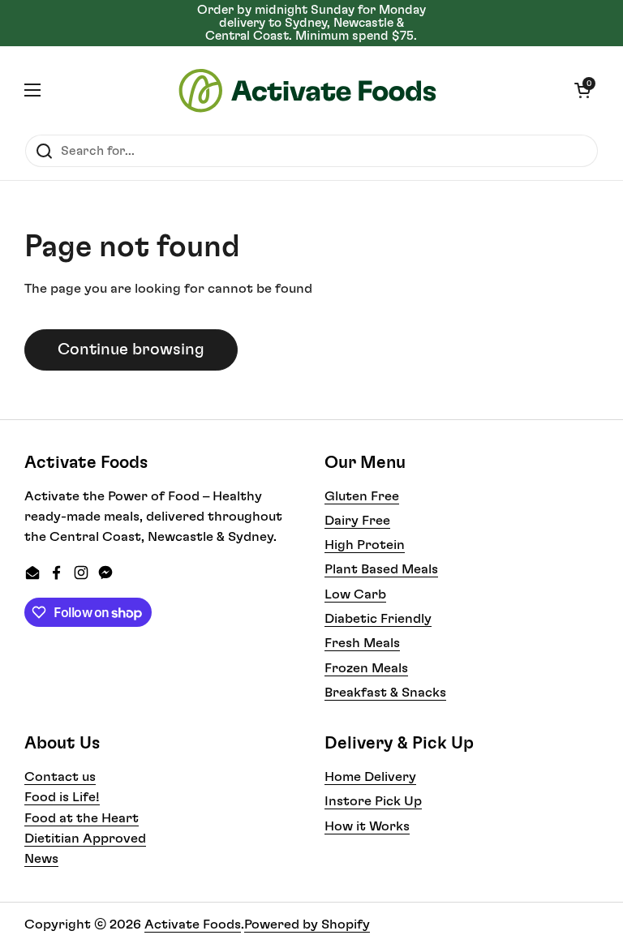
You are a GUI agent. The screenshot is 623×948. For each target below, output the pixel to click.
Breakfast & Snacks (385, 692)
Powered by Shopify (307, 924)
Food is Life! (62, 797)
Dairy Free (357, 520)
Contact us (60, 776)
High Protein (364, 544)
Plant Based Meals (381, 569)
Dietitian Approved (85, 838)
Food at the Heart (81, 818)
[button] (582, 90)
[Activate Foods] (307, 90)
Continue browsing (131, 349)
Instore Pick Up (373, 801)
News (41, 858)
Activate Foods (192, 924)
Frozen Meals (366, 668)
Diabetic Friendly (378, 618)
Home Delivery (370, 776)
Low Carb (355, 594)
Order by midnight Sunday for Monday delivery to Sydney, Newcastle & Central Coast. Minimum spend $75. (311, 23)
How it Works (367, 826)
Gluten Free (361, 496)
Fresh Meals (362, 643)
